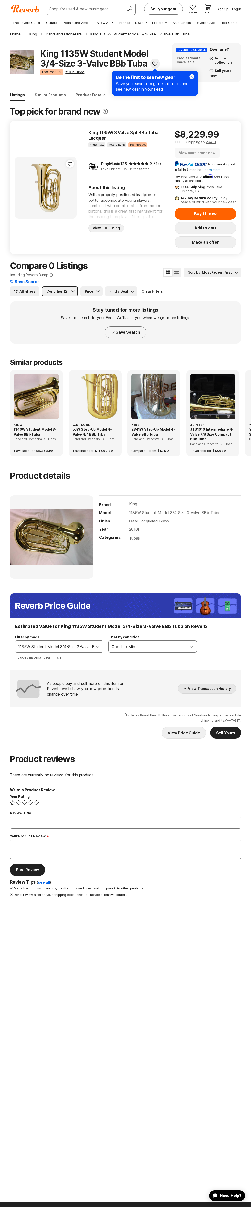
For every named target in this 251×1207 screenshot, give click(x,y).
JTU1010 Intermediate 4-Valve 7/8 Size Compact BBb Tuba (212, 434)
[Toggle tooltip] (105, 111)
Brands (124, 22)
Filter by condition (123, 637)
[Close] (192, 77)
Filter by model (27, 637)
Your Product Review (28, 836)
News (139, 22)
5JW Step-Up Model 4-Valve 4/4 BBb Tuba (92, 431)
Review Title (20, 813)
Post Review (27, 869)
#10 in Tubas (74, 72)
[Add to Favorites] (155, 64)
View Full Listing (106, 228)
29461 (211, 142)
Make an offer (205, 242)
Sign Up (222, 9)
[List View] (176, 272)
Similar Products (50, 94)
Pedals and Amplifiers (79, 22)
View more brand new (197, 153)
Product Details (91, 94)
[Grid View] (168, 272)
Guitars (51, 22)
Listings (17, 94)
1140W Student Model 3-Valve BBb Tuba (35, 431)
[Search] (129, 9)
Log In (236, 9)
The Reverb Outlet (26, 22)
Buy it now (205, 213)
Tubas (134, 538)
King (133, 503)
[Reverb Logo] (25, 9)
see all (44, 882)
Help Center (230, 22)
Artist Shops (182, 22)
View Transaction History (209, 688)
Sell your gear (163, 8)
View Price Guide (184, 732)
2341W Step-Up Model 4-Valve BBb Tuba (153, 431)
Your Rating (20, 796)
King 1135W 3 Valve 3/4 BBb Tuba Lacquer (123, 135)
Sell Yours (225, 732)
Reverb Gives (206, 22)
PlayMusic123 (114, 163)
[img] (139, 164)
